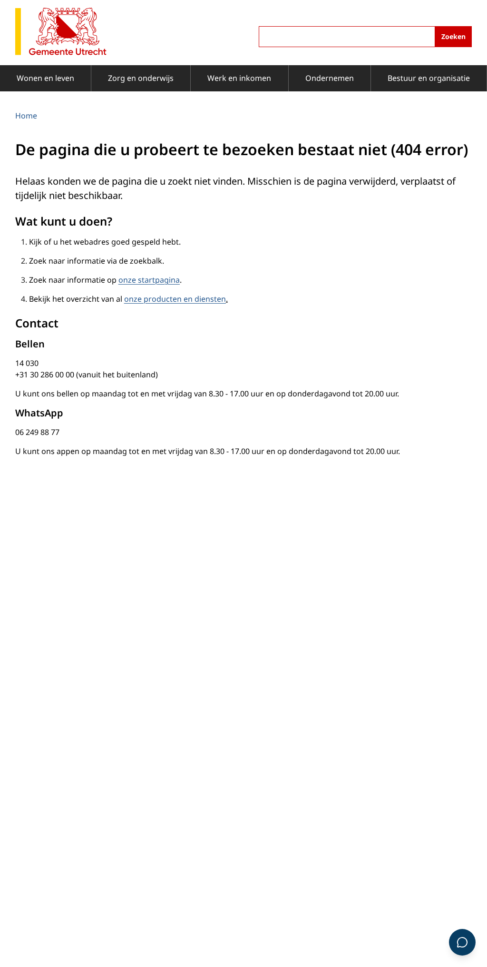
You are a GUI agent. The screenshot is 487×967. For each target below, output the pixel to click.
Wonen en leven (45, 78)
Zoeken (453, 36)
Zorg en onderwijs (141, 78)
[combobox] (365, 36)
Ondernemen (329, 78)
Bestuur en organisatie (429, 78)
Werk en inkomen (239, 78)
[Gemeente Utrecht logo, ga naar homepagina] (61, 32)
